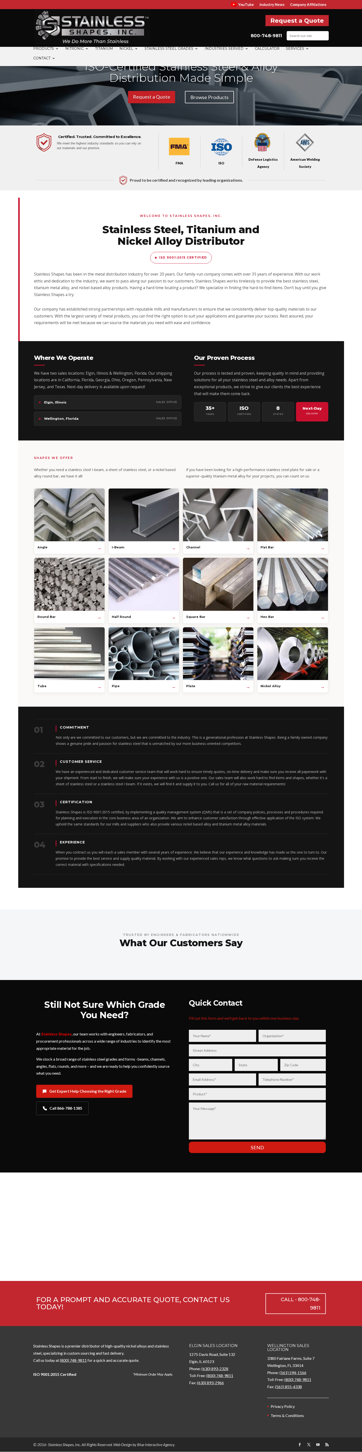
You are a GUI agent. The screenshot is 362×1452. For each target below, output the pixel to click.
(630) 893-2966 (210, 1382)
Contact (41, 58)
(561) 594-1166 (293, 1372)
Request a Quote (297, 20)
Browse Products (209, 97)
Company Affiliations (308, 4)
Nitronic (74, 49)
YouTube (246, 4)
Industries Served (224, 49)
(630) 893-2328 (214, 1368)
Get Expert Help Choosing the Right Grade (87, 1091)
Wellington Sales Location (288, 1347)
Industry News (272, 4)
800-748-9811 (266, 35)
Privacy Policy (283, 1406)
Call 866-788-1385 (65, 1108)
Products (43, 49)
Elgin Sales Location (213, 1345)
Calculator (267, 49)
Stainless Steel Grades (169, 49)
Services (295, 49)
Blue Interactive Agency (155, 1444)
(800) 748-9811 (73, 1360)
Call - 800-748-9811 (300, 1303)
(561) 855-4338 (288, 1386)
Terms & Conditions (287, 1415)
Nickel (126, 49)
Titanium (104, 49)
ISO (221, 163)
